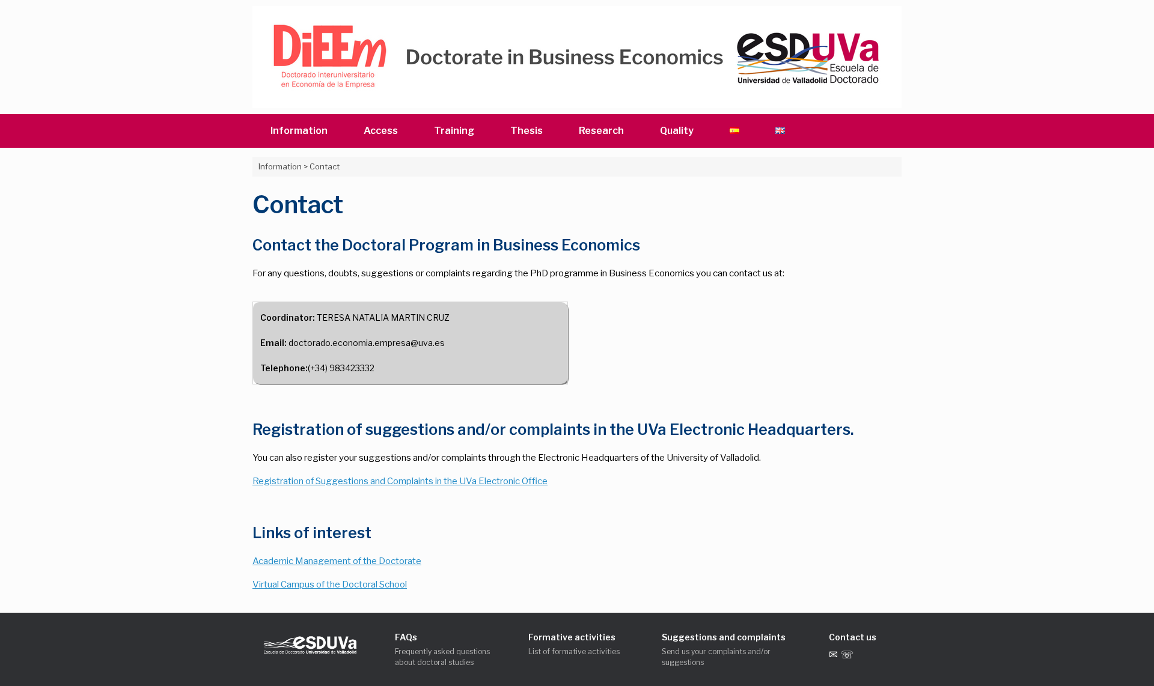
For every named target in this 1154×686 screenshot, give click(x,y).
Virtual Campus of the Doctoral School (329, 584)
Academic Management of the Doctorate (336, 561)
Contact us (852, 637)
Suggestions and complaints (724, 637)
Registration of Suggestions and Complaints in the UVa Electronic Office (400, 481)
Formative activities (571, 637)
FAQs (406, 637)
